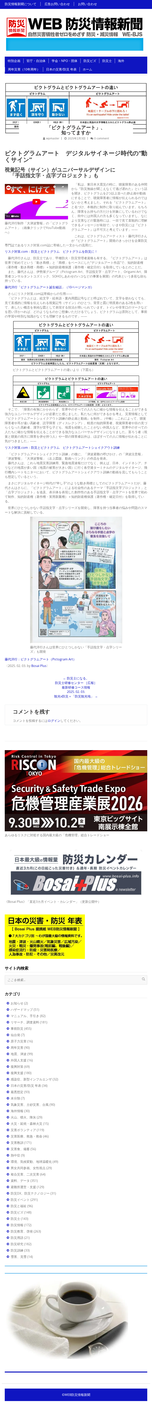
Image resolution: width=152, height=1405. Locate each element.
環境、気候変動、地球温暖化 (31, 1161)
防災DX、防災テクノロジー (30, 1193)
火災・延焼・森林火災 (26, 1123)
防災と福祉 (19, 1206)
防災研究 (17, 1244)
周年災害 (17, 1047)
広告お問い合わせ (57, 4)
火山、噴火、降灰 (23, 1117)
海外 (121, 61)
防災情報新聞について (20, 4)
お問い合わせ (87, 4)
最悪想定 (17, 1092)
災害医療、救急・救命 (26, 1136)
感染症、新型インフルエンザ (31, 1079)
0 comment (101, 138)
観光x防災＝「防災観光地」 (76, 696)
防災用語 (17, 1237)
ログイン (54, 720)
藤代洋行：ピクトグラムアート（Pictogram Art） (40, 659)
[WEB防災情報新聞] (74, 33)
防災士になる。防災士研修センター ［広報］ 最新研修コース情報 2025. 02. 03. (76, 685)
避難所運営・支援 (23, 1187)
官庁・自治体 (36, 61)
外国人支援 (19, 1060)
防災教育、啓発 (22, 1231)
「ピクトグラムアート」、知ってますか (76, 130)
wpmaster (52, 138)
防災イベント (20, 1199)
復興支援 (17, 1073)
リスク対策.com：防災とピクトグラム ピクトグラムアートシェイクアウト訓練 (62, 447)
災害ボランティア (23, 1130)
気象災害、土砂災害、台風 (30, 1104)
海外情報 (17, 1111)
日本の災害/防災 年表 (61, 69)
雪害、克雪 (19, 1256)
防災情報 (17, 1225)
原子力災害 (19, 1041)
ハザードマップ (22, 1009)
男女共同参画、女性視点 (28, 1168)
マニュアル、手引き (25, 1016)
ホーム (87, 69)
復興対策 (17, 1066)
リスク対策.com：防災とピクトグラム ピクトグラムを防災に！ (51, 251)
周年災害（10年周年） (24, 69)
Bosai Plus (39, 666)
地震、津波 (19, 1054)
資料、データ (20, 1180)
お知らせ (17, 1003)
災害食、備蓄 (20, 1149)
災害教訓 (17, 1142)
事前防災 (17, 1028)
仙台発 (15, 1035)
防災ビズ (90, 61)
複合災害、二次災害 (25, 1174)
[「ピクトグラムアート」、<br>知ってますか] (76, 103)
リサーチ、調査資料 (25, 1022)
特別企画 (14, 61)
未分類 (15, 1098)
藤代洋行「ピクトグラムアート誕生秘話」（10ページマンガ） (49, 287)
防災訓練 (17, 1250)
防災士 (107, 61)
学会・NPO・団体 (64, 61)
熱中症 (15, 1155)
